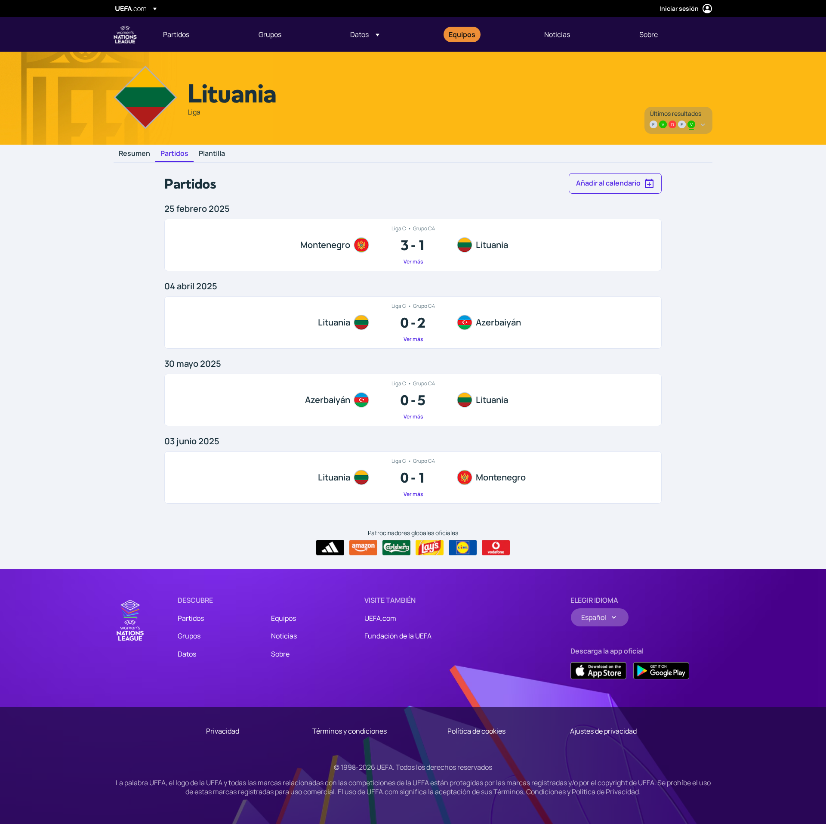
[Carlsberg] (396, 547)
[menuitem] (200, 34)
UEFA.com (380, 618)
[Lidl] (463, 547)
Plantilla (212, 154)
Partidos (174, 154)
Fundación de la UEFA (397, 636)
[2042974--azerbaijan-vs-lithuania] (413, 400)
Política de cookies (476, 731)
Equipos (283, 618)
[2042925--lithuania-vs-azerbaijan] (413, 322)
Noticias (284, 636)
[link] (176, 34)
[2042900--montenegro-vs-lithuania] (413, 245)
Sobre (280, 654)
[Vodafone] (496, 547)
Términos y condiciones (349, 731)
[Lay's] (430, 547)
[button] (365, 34)
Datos (187, 654)
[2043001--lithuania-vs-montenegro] (413, 477)
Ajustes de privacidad (603, 731)
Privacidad (222, 731)
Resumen (134, 154)
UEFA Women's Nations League (125, 34)
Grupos (189, 636)
